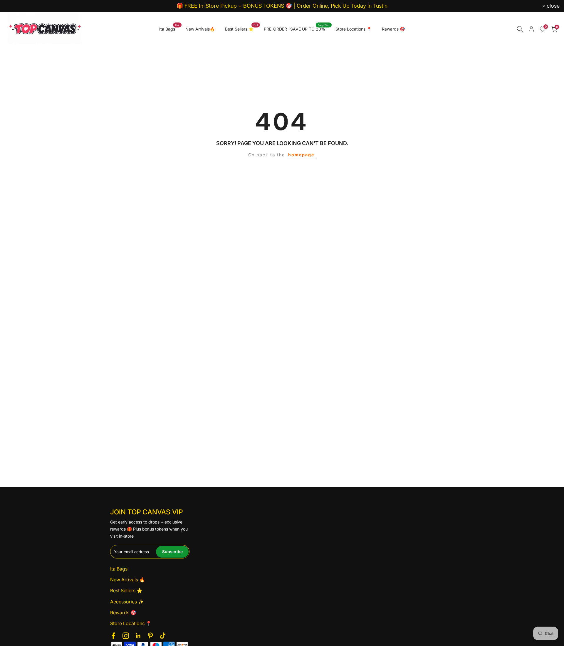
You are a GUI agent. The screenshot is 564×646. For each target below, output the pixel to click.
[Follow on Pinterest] (150, 635)
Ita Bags (169, 28)
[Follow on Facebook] (113, 635)
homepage (301, 154)
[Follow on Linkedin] (138, 635)
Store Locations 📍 (353, 28)
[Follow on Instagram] (125, 635)
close (14, 6)
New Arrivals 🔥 (127, 580)
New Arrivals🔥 (200, 28)
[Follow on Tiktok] (163, 635)
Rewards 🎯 (393, 28)
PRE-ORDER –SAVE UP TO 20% (297, 28)
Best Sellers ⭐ (241, 28)
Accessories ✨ (127, 602)
